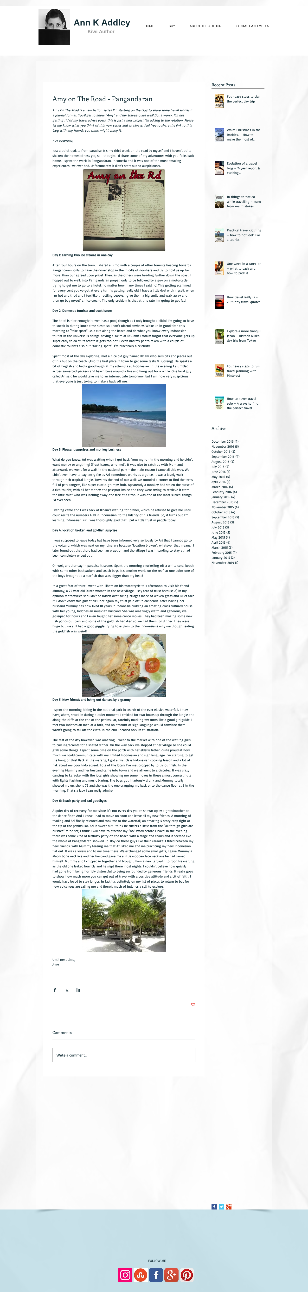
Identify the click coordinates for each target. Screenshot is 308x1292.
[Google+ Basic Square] (228, 1206)
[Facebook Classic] (156, 1275)
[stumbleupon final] (141, 1275)
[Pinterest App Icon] (187, 1275)
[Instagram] (125, 1275)
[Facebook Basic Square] (214, 1206)
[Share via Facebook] (54, 990)
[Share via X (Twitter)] (66, 990)
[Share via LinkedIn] (78, 990)
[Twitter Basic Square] (221, 1206)
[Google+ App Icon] (171, 1275)
